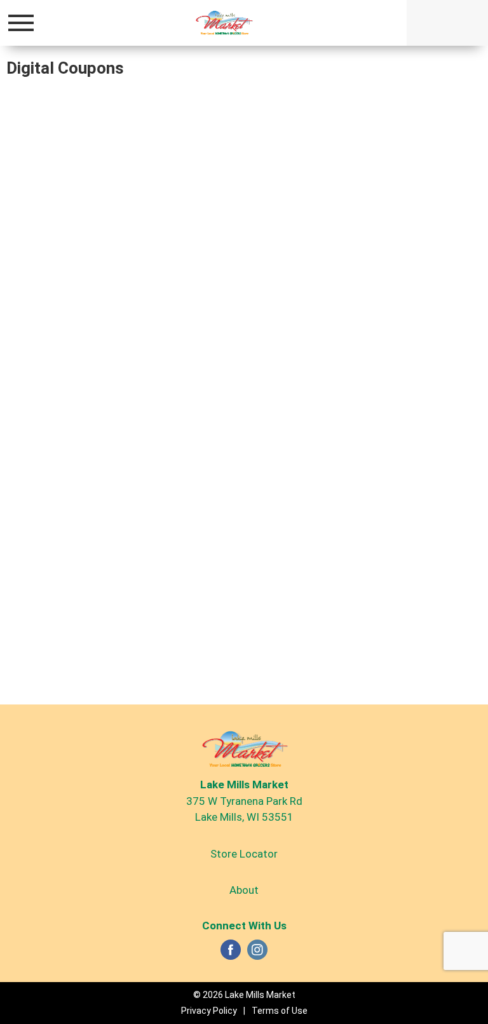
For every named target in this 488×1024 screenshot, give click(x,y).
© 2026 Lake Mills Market (244, 995)
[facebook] (230, 953)
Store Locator (244, 853)
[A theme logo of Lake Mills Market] (223, 22)
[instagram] (257, 953)
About (244, 890)
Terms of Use (280, 1011)
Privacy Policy (209, 1011)
